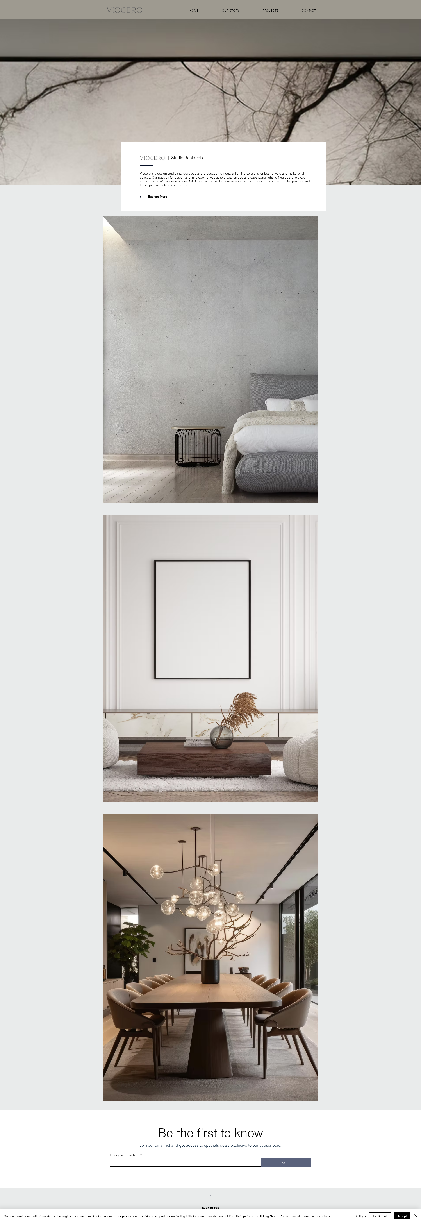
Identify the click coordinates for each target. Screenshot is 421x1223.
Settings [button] (360, 1216)
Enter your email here (124, 1155)
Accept (402, 1216)
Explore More (157, 196)
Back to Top (210, 1207)
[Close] (415, 1215)
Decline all (380, 1216)
